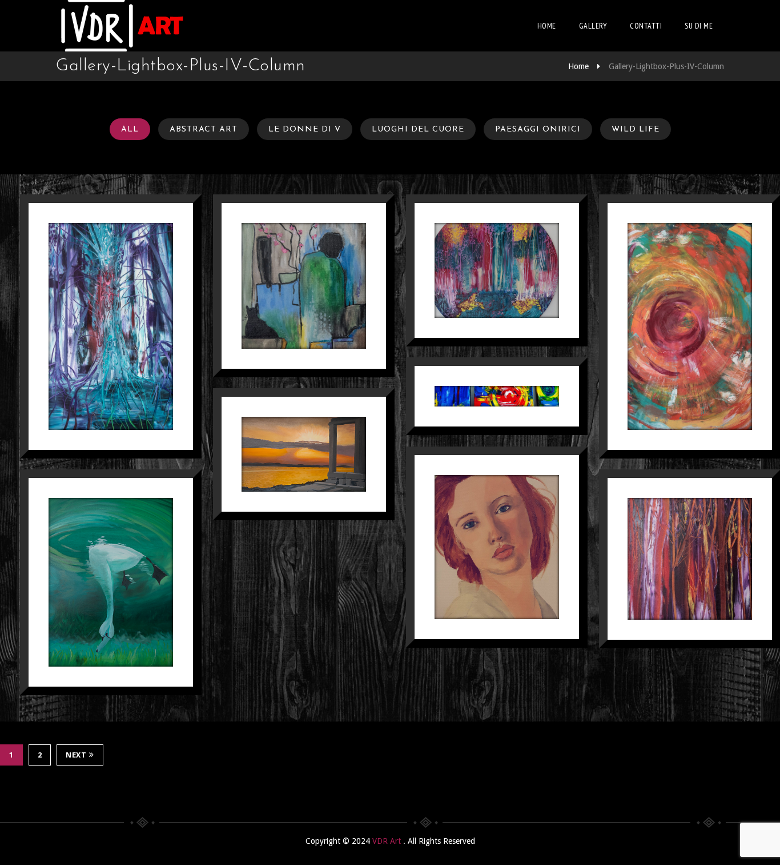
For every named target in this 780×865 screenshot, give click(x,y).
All (130, 129)
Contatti (646, 26)
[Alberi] (689, 559)
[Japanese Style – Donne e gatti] (303, 285)
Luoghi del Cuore (418, 129)
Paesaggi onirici (538, 129)
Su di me (699, 26)
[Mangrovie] (110, 326)
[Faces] (496, 547)
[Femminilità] (689, 326)
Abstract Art (204, 129)
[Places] (303, 454)
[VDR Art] (121, 25)
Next (76, 755)
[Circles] (496, 270)
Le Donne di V (304, 129)
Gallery (593, 26)
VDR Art (387, 841)
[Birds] (110, 582)
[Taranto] (496, 396)
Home (546, 26)
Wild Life (636, 129)
